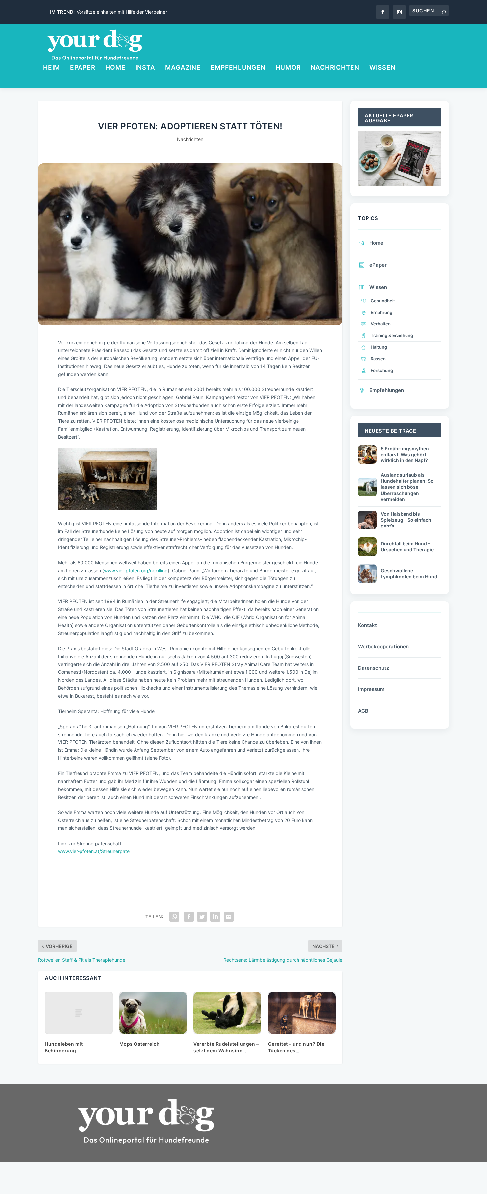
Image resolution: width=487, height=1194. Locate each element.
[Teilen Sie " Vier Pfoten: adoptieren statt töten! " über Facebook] (188, 916)
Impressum (371, 689)
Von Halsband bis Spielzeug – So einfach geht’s (406, 519)
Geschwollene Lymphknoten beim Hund (409, 573)
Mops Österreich (139, 1044)
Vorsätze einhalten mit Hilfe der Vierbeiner (122, 12)
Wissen (382, 68)
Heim (51, 68)
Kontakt (367, 625)
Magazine (182, 68)
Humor (288, 68)
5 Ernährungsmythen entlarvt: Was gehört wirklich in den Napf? (405, 454)
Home (115, 68)
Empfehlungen (238, 68)
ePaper (82, 68)
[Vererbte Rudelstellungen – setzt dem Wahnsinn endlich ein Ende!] (227, 1013)
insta (145, 68)
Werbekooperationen (383, 646)
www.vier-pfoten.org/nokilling (136, 570)
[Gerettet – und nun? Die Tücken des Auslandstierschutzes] (302, 1013)
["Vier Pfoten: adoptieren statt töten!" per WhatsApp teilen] (174, 916)
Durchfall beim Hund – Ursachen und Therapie (407, 546)
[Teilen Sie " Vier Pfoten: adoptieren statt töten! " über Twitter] (202, 916)
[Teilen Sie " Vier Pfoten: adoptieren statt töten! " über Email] (228, 916)
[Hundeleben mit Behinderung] (79, 1013)
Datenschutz (373, 668)
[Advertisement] (303, 1143)
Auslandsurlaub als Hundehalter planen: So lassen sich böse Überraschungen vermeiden (407, 487)
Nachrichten (335, 68)
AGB (363, 711)
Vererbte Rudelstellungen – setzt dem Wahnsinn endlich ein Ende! (226, 1050)
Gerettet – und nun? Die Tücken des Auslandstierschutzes (296, 1050)
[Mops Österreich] (153, 1013)
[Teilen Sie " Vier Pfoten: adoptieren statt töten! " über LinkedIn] (215, 916)
